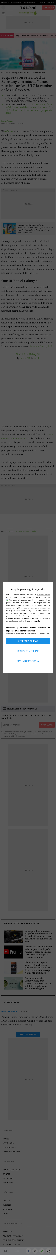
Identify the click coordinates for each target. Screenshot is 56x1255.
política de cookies (17, 621)
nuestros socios (43, 594)
